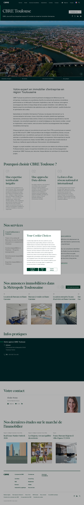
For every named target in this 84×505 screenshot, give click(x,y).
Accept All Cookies (32, 269)
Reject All (42, 269)
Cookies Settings (52, 269)
